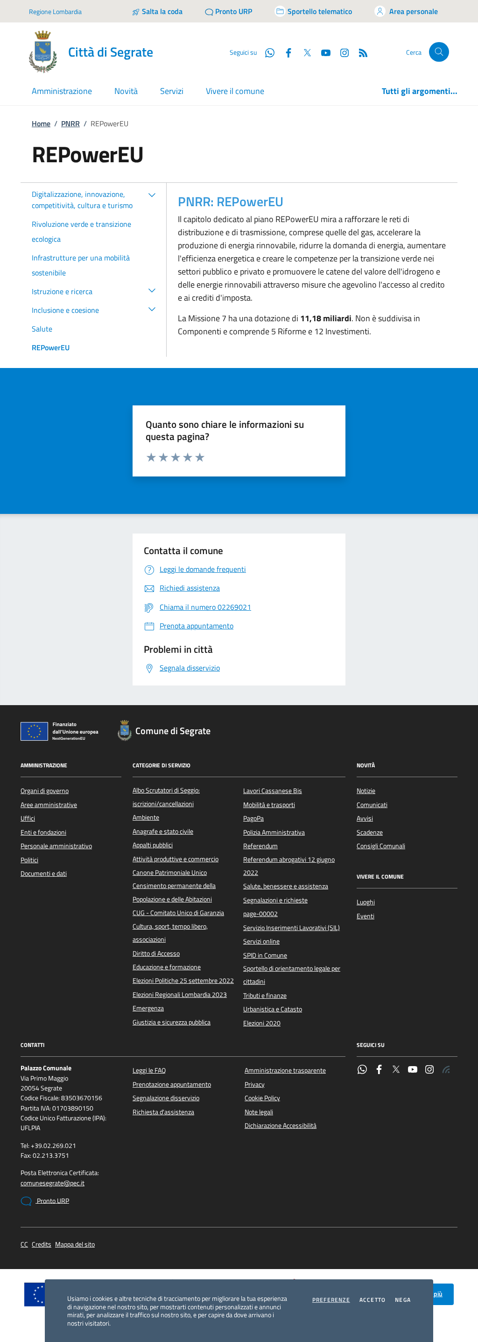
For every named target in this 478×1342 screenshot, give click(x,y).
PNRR (70, 123)
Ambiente (146, 817)
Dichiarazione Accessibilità (280, 1125)
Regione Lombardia (55, 11)
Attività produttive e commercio (175, 859)
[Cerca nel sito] (439, 52)
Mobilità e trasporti (269, 805)
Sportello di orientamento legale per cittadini (291, 975)
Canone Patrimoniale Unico (170, 872)
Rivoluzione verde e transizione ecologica (81, 231)
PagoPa (253, 818)
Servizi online (261, 941)
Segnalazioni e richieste (275, 900)
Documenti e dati (44, 873)
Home (41, 123)
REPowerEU (51, 347)
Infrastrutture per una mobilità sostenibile (81, 265)
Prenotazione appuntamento (172, 1084)
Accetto (372, 1300)
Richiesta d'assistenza (163, 1112)
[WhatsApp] (362, 1070)
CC (24, 1244)
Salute (42, 328)
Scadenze (370, 832)
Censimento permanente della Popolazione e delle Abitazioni (174, 892)
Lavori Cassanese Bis (272, 791)
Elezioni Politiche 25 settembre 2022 (183, 980)
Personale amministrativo (56, 846)
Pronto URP (52, 1201)
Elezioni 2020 (262, 1023)
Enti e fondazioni (43, 832)
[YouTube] (412, 1070)
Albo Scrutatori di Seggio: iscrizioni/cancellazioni (166, 796)
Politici (29, 860)
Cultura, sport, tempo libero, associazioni (170, 933)
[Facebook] (379, 1070)
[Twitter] (395, 1070)
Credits (41, 1244)
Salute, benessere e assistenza (285, 886)
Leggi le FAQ (149, 1070)
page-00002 (260, 914)
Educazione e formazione (167, 967)
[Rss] (446, 1070)
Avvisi (365, 818)
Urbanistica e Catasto (272, 1009)
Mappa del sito (75, 1244)
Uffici (28, 818)
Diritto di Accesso (156, 953)
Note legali (259, 1112)
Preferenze (331, 1300)
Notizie (366, 791)
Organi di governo (45, 791)
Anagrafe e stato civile (163, 831)
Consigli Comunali (381, 846)
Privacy (255, 1084)
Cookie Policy (262, 1098)
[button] (152, 194)
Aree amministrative (49, 805)
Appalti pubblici (153, 845)
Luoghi (366, 902)
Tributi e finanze (265, 995)
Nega (403, 1300)
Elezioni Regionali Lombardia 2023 (180, 994)
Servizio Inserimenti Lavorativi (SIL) (291, 928)
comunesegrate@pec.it (52, 1183)
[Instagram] (340, 51)
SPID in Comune (265, 955)
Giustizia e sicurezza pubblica (172, 1022)
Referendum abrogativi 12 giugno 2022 (289, 866)
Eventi (365, 916)
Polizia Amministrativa (274, 832)
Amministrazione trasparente (285, 1070)
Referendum (260, 846)
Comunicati (372, 805)
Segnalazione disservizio (166, 1098)
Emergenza (148, 1008)
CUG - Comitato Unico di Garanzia (178, 913)
